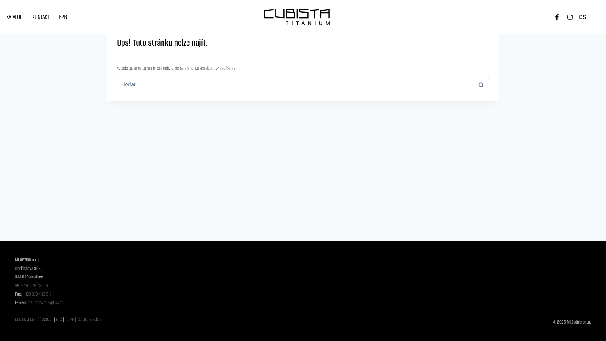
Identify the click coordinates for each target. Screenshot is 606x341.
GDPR (70, 319)
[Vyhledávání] (303, 84)
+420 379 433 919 (37, 294)
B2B (63, 17)
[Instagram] (570, 17)
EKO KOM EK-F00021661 (34, 319)
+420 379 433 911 (35, 285)
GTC (59, 319)
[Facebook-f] (557, 17)
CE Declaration (89, 319)
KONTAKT (40, 17)
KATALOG (14, 17)
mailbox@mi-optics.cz (45, 302)
